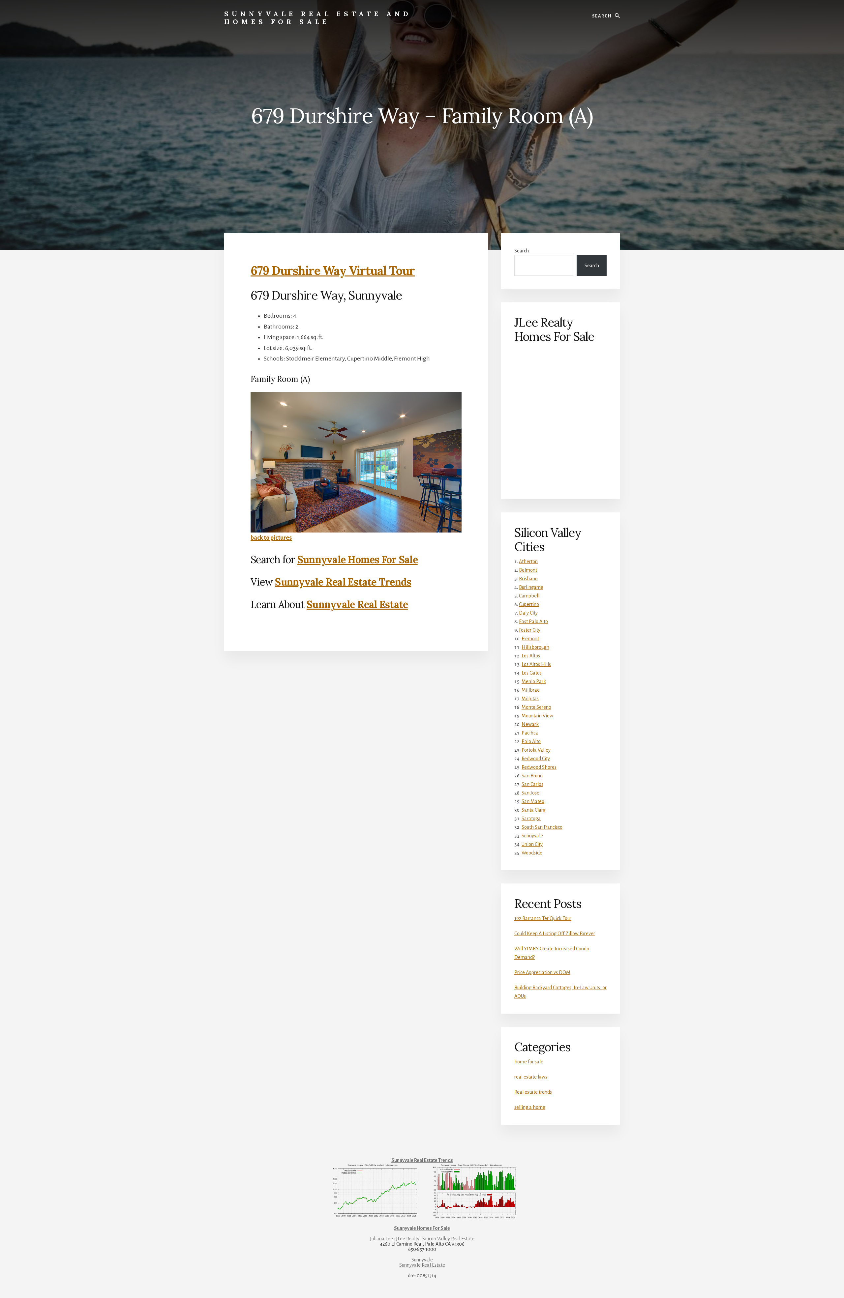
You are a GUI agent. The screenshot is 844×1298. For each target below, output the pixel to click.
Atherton (528, 561)
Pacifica (530, 733)
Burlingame (531, 587)
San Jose (530, 792)
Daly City (528, 613)
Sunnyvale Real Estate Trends (343, 582)
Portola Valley (536, 750)
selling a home (529, 1107)
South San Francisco (542, 827)
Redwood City (536, 758)
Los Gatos (532, 673)
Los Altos (531, 655)
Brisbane (528, 578)
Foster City (529, 630)
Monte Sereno (536, 707)
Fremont (530, 638)
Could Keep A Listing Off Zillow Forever (554, 933)
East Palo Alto (533, 621)
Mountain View (537, 715)
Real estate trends (533, 1092)
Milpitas (530, 698)
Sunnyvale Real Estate (357, 604)
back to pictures (271, 537)
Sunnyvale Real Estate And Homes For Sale (317, 18)
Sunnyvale (532, 835)
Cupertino (529, 604)
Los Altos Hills (536, 664)
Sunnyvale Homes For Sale (357, 559)
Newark (530, 724)
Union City (532, 844)
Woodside (532, 852)
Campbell (529, 595)
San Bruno (532, 775)
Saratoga (531, 818)
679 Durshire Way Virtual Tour (333, 270)
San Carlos (532, 784)
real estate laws (530, 1077)
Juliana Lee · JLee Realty (394, 1238)
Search (521, 250)
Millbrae (531, 690)
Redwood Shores (539, 767)
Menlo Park (534, 681)
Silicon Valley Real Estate (448, 1238)
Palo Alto (531, 741)
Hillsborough (535, 647)
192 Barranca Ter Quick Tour (542, 918)
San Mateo (533, 801)
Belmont (528, 570)
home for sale (528, 1061)
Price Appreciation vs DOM (542, 972)
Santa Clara (534, 810)
